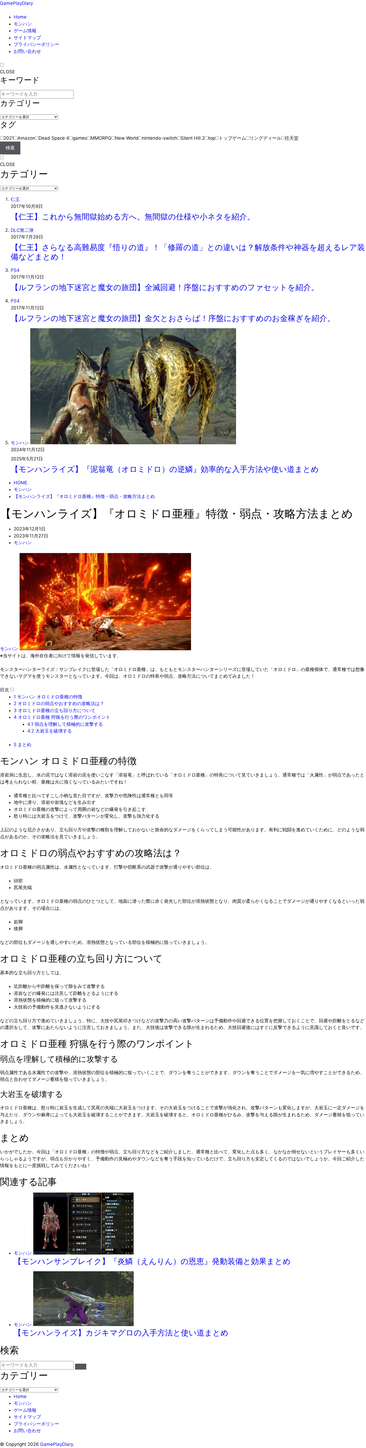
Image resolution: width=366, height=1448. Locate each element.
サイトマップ (27, 37)
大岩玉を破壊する (49, 731)
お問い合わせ (27, 51)
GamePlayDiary (16, 3)
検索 (10, 147)
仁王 (15, 199)
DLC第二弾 (22, 230)
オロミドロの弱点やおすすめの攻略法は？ (59, 703)
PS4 (15, 270)
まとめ (22, 744)
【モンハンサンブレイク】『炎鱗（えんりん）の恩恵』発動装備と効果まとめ (152, 1261)
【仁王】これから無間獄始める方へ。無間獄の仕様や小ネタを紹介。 (133, 216)
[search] (80, 1367)
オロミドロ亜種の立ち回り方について (54, 710)
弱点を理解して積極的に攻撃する (65, 724)
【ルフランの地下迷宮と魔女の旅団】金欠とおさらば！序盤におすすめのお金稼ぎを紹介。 (173, 318)
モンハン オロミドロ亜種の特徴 (48, 696)
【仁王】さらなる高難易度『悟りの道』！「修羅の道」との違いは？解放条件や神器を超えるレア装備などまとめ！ (188, 252)
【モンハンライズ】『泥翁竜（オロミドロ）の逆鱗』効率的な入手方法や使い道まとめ (165, 469)
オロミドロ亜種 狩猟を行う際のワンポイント (62, 717)
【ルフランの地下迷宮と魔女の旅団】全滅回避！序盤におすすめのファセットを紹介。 (165, 287)
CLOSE (7, 71)
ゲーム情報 (25, 30)
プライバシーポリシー (36, 44)
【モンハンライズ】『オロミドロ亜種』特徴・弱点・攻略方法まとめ (84, 496)
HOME (20, 482)
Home (20, 17)
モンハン (23, 24)
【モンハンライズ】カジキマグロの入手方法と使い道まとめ (121, 1332)
